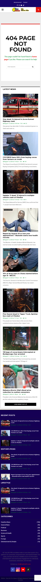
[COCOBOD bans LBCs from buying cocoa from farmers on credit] (20, 144)
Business (6, 328)
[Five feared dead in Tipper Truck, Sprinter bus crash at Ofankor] (20, 300)
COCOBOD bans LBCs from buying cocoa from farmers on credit (20, 158)
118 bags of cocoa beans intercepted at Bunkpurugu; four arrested (19, 353)
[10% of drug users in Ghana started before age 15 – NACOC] (20, 260)
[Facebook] (13, 569)
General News (7, 95)
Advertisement (18, 2)
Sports (3, 536)
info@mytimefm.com (24, 564)
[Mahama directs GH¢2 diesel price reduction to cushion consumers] (20, 376)
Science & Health (8, 209)
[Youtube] (23, 569)
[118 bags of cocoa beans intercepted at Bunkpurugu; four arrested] (20, 338)
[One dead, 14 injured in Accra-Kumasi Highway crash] (20, 105)
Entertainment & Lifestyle (8, 541)
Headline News (7, 290)
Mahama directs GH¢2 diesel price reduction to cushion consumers (17, 391)
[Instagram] (18, 569)
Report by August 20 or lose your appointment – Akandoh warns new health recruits (20, 236)
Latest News (9, 89)
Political (3, 527)
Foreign (3, 539)
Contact (25, 2)
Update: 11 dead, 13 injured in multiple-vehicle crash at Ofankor (19, 196)
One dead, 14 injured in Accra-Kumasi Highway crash (25, 422)
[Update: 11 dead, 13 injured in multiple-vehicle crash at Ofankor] (20, 182)
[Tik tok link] (23, 5)
